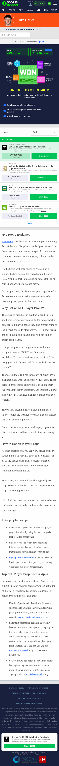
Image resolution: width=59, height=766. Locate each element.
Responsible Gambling (29, 698)
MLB (39, 10)
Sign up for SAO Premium (21, 557)
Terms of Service (20, 693)
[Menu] (55, 3)
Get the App (40, 3)
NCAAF (12, 10)
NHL (46, 10)
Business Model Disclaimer (29, 703)
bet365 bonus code (34, 674)
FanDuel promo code (19, 650)
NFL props (7, 241)
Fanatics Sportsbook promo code (31, 617)
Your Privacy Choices (39, 688)
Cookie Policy (40, 693)
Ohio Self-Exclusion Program (29, 754)
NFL (3, 10)
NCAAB (30, 10)
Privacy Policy (16, 688)
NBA (21, 10)
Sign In (40, 42)
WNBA (54, 10)
